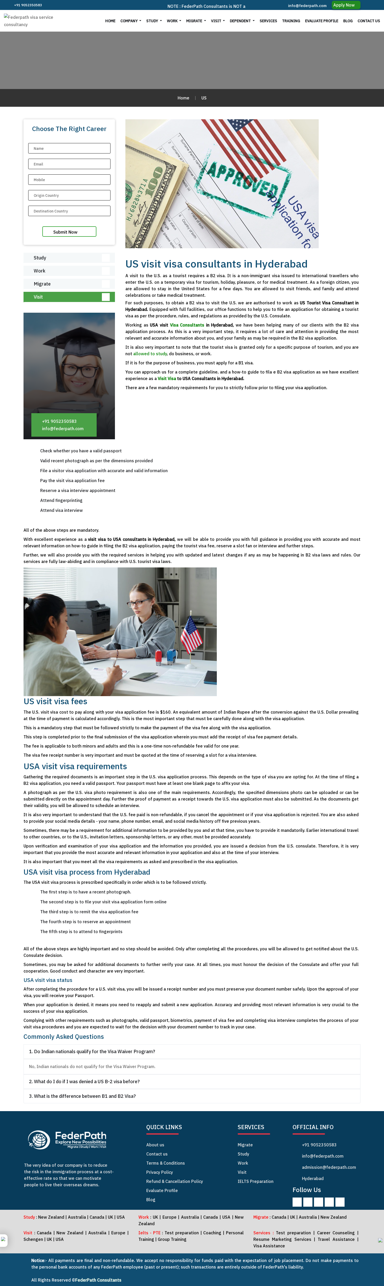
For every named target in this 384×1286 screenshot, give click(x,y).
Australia (77, 1217)
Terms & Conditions (165, 1163)
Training (291, 21)
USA (121, 1217)
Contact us (369, 21)
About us (155, 1144)
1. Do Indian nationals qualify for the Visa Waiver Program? (92, 1051)
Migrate (194, 21)
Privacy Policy (159, 1172)
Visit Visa (167, 378)
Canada (97, 1217)
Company (129, 21)
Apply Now (344, 5)
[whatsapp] (380, 1242)
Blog (348, 21)
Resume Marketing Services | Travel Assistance (304, 1239)
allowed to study (150, 353)
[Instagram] (307, 1202)
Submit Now (65, 232)
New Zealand (51, 1217)
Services (268, 21)
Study (152, 21)
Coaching (212, 1232)
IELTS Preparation (256, 1181)
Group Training (172, 1239)
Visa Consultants (187, 325)
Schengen (34, 1239)
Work (172, 21)
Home (110, 21)
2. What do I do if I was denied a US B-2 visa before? (84, 1081)
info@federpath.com (307, 5)
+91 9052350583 (27, 5)
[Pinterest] (329, 1202)
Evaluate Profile (321, 21)
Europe (169, 1217)
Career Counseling (335, 1232)
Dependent (241, 21)
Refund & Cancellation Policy (174, 1181)
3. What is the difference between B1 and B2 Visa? (82, 1096)
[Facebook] (297, 1202)
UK (110, 1217)
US (204, 97)
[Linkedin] (318, 1202)
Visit (216, 21)
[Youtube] (340, 1202)
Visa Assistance (269, 1245)
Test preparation (182, 1232)
